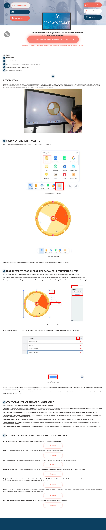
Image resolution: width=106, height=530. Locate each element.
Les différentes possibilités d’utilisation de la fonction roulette (23, 64)
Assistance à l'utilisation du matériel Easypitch (35, 46)
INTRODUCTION (10, 58)
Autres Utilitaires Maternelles (14, 70)
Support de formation (92, 18)
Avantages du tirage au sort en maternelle (17, 67)
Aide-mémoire (19, 18)
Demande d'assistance (21, 12)
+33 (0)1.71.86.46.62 (22, 5)
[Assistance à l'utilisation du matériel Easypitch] (7, 5)
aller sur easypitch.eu (97, 5)
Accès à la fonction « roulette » (14, 61)
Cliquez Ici (53, 445)
